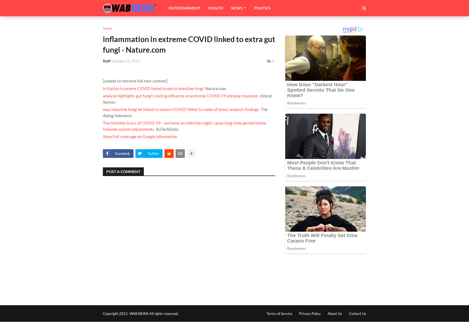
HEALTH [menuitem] (215, 8)
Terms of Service (279, 313)
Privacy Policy (310, 313)
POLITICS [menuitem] (262, 8)
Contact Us (357, 313)
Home (107, 28)
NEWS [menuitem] (237, 8)
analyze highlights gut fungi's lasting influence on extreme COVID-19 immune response (180, 95)
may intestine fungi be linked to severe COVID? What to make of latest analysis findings (181, 109)
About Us (335, 313)
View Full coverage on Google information (140, 136)
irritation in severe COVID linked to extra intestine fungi (153, 88)
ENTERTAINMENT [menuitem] (184, 8)
